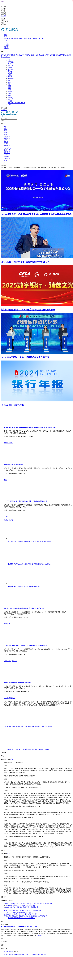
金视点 (30, 38)
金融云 (42, 55)
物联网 (47, 55)
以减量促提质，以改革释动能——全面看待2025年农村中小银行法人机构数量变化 (30, 427)
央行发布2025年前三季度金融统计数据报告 (17, 917)
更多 (11, 764)
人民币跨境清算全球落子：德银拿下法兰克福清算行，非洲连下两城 (25, 645)
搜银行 (6, 48)
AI (9, 624)
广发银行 (7, 153)
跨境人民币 (7, 661)
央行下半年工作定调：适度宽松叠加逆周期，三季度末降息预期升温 (25, 501)
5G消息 (6, 147)
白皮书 (6, 132)
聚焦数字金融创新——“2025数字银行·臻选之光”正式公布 (28, 309)
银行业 (12, 698)
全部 (8, 57)
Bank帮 (4, 57)
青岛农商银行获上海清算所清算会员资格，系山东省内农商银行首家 (25, 921)
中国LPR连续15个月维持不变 (13, 464)
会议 (15, 38)
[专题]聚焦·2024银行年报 (12, 405)
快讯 (8, 38)
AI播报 (6, 46)
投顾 (5, 134)
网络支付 (28, 55)
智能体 (6, 624)
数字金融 (3, 55)
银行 (5, 162)
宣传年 (6, 44)
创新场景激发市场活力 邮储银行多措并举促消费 (20, 910)
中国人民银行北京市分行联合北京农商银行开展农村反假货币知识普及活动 (28, 908)
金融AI (33, 55)
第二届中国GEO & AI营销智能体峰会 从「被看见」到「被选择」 (25, 608)
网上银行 (7, 138)
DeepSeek (10, 64)
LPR (5, 480)
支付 (5, 129)
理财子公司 (7, 149)
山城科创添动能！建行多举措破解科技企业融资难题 (21, 912)
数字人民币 (21, 55)
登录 (2, 1)
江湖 (18, 38)
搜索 (2, 51)
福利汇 (26, 38)
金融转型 (7, 698)
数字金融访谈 (8, 520)
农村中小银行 (8, 443)
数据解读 (35, 38)
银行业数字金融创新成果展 (16, 103)
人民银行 (7, 517)
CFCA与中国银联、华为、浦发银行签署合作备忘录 (25, 357)
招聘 (12, 38)
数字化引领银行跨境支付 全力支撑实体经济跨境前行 (20, 919)
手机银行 (7, 145)
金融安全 (52, 55)
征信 (5, 140)
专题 (5, 40)
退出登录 (3, 16)
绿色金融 (7, 151)
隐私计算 (14, 55)
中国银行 (7, 136)
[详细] (39, 953)
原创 (5, 38)
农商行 (6, 156)
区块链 (38, 55)
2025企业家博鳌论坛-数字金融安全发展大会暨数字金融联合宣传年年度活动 (36, 214)
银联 (5, 130)
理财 (21, 38)
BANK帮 (10, 99)
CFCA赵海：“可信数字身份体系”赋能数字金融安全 (25, 262)
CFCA (6, 142)
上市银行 (7, 155)
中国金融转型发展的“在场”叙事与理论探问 (17, 682)
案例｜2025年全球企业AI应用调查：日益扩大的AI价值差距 (22, 915)
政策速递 (42, 38)
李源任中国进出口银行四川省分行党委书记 (21, 923)
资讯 (5, 36)
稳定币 (9, 55)
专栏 (5, 42)
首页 (5, 35)
